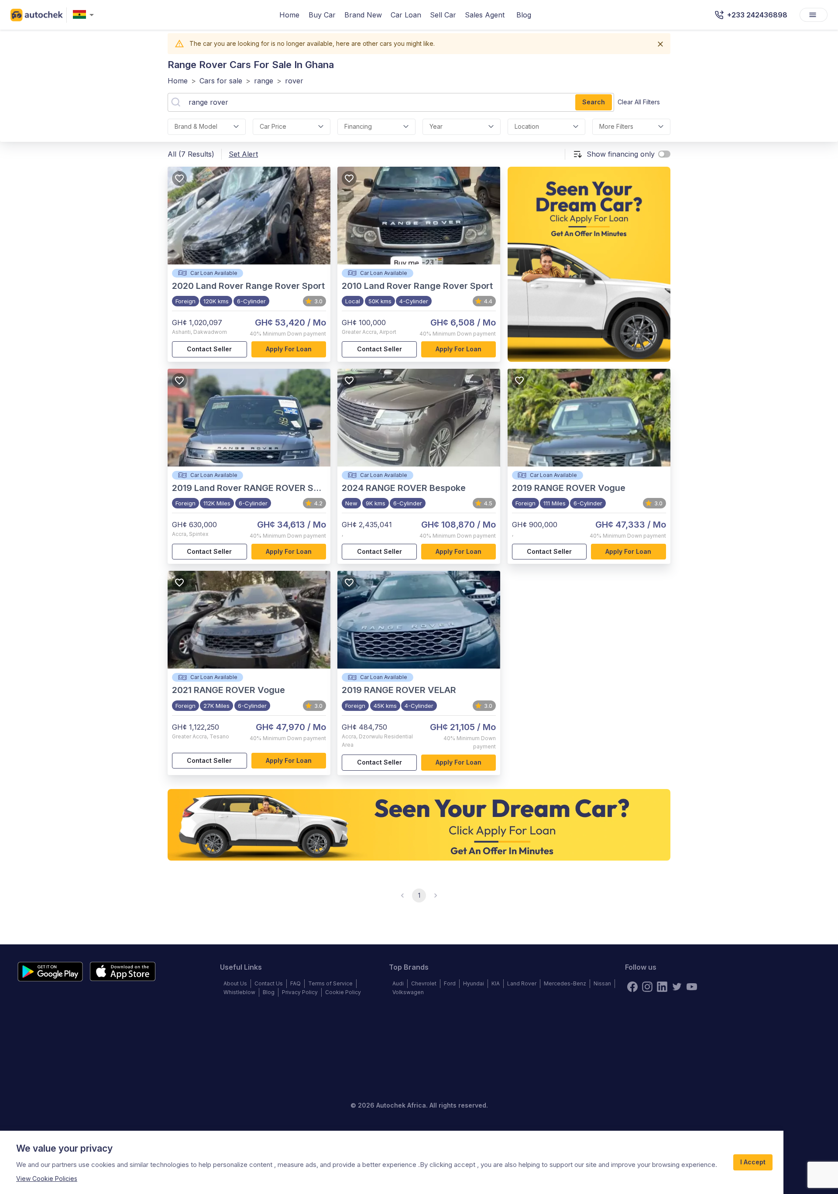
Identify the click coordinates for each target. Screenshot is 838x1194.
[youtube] (691, 986)
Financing (358, 126)
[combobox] (85, 15)
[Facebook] (632, 986)
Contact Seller (209, 349)
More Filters (616, 126)
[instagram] (647, 986)
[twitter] (677, 986)
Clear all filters (639, 102)
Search (593, 102)
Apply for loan (289, 349)
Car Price (273, 126)
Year (436, 126)
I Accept (753, 1162)
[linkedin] (662, 986)
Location (527, 126)
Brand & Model (196, 126)
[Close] (660, 44)
